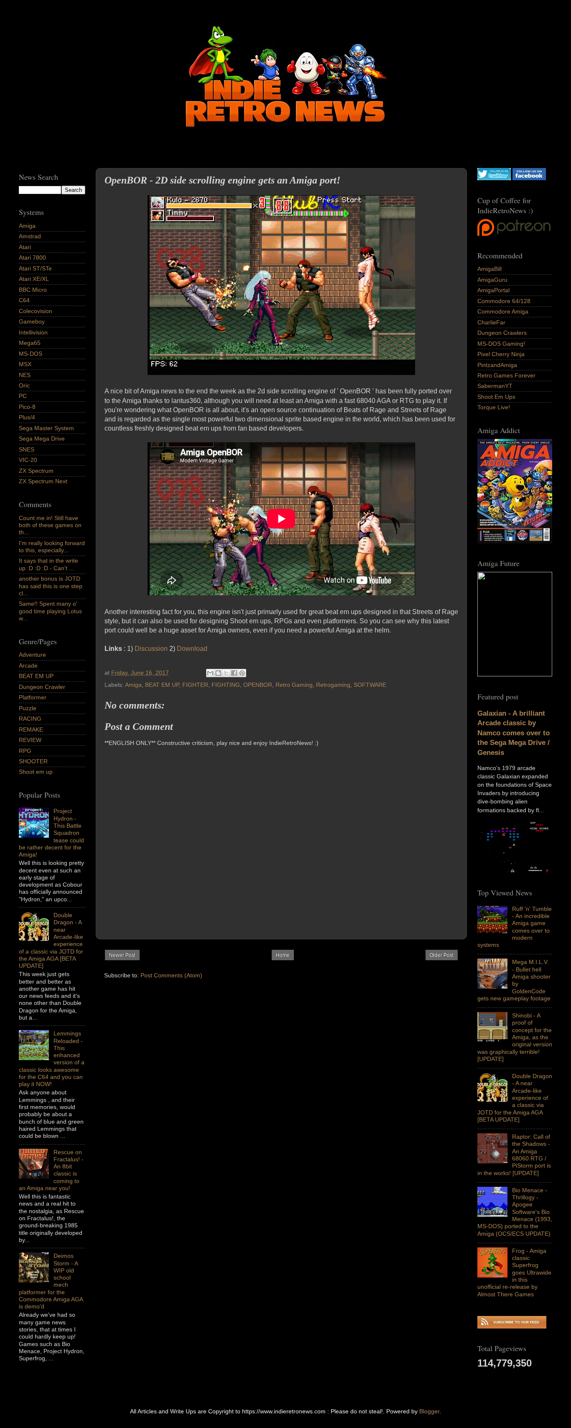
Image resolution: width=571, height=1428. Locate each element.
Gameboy (32, 321)
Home (283, 955)
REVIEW (30, 740)
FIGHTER (195, 684)
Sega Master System (46, 428)
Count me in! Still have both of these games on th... (50, 525)
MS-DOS (30, 353)
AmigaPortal (493, 290)
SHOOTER (33, 761)
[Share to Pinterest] (242, 673)
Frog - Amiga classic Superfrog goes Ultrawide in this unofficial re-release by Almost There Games (514, 1272)
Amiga (133, 684)
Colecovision (35, 311)
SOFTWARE (370, 684)
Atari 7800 (32, 257)
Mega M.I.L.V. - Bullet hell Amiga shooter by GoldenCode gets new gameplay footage (514, 980)
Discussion (151, 648)
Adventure (32, 654)
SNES (26, 449)
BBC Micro (33, 289)
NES (25, 375)
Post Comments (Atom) (171, 975)
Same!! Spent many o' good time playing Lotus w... (50, 611)
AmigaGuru (492, 279)
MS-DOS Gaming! (501, 343)
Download (192, 648)
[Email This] (210, 673)
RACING (30, 718)
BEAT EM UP (162, 684)
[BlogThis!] (218, 673)
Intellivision (33, 332)
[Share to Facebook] (234, 673)
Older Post (442, 955)
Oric (24, 385)
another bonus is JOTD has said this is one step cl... (50, 586)
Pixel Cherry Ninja (501, 354)
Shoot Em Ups (496, 396)
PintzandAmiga (497, 365)
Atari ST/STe (35, 268)
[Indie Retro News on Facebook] (529, 178)
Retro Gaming (294, 684)
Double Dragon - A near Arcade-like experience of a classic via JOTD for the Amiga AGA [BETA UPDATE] (514, 1098)
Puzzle (27, 708)
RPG (25, 750)
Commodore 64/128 (503, 301)
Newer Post (122, 955)
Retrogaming (333, 684)
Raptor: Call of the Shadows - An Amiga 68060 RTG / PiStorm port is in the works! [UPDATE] (514, 1154)
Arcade (28, 665)
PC (23, 396)
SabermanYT (494, 385)
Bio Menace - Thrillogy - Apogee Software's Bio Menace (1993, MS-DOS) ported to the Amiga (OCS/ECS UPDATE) (514, 1212)
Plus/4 (27, 417)
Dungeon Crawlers (502, 332)
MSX (25, 364)
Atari (25, 247)
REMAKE (31, 729)
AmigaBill (489, 268)
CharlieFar (491, 322)
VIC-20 (28, 459)
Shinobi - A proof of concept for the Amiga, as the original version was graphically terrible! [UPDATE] (514, 1037)
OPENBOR (257, 684)
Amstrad (30, 236)
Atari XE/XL (34, 278)
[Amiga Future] (514, 541)
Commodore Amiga (502, 311)
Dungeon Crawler (42, 686)
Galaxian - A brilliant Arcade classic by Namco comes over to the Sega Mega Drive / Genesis (513, 733)
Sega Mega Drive (42, 438)
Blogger (429, 1411)
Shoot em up (36, 771)
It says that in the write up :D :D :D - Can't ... (48, 564)
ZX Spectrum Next (43, 481)
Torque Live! (493, 407)
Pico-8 (27, 406)
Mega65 (30, 342)
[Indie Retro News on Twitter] (494, 178)
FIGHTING (226, 684)
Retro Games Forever (506, 375)
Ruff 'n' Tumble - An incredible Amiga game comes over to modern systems (514, 926)
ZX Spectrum (36, 470)
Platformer (32, 697)
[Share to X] (226, 673)
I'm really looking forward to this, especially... (52, 546)
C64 (24, 300)
